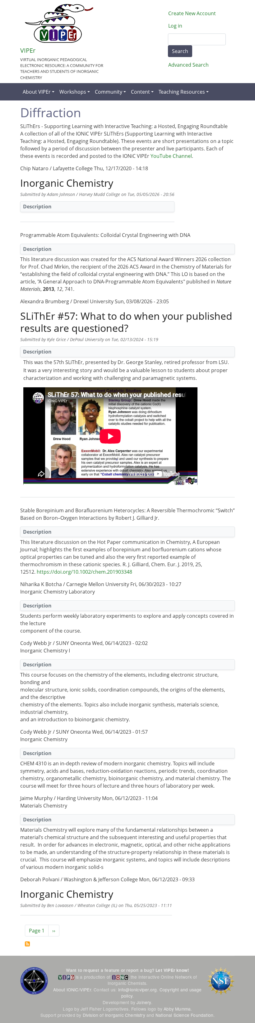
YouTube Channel (171, 156)
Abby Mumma (177, 1009)
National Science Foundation (184, 1015)
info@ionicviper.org (137, 989)
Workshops (72, 91)
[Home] (59, 23)
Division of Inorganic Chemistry (114, 1015)
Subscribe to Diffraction (27, 943)
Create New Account (192, 13)
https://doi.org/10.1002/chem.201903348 (84, 571)
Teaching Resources (182, 91)
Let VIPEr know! (172, 970)
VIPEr (27, 50)
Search (180, 51)
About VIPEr (37, 91)
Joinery (144, 1002)
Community (108, 91)
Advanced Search (188, 64)
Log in (175, 25)
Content (140, 91)
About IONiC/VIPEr (72, 989)
